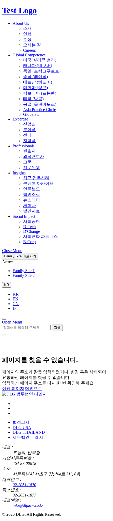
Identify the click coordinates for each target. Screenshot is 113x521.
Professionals (23, 146)
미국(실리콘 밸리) (39, 60)
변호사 (29, 151)
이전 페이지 (13, 388)
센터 (27, 135)
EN (15, 299)
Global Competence (29, 55)
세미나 (29, 205)
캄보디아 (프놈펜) (39, 93)
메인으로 (33, 388)
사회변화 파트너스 (40, 236)
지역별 (29, 140)
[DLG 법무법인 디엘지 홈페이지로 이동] (24, 394)
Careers (29, 50)
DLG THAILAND (29, 432)
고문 (27, 162)
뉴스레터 (31, 200)
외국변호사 (33, 156)
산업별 (29, 124)
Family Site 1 (24, 270)
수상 (27, 39)
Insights (19, 173)
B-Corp (29, 241)
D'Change (31, 231)
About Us (21, 23)
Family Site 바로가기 (20, 256)
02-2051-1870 (24, 485)
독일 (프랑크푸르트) (41, 71)
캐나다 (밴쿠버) (37, 65)
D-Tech (29, 226)
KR (16, 294)
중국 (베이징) (35, 76)
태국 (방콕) (33, 99)
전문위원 (31, 167)
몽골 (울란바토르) (39, 104)
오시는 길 (32, 45)
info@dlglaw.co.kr (28, 505)
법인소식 (31, 194)
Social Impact (24, 216)
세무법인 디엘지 (28, 437)
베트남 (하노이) (37, 82)
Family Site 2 (24, 275)
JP (15, 308)
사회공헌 (31, 221)
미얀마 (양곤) (35, 87)
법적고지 (21, 422)
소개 (27, 28)
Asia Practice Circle (39, 109)
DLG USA (22, 427)
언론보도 (31, 189)
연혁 (27, 34)
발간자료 (31, 211)
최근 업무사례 (36, 178)
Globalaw (31, 114)
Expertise (20, 119)
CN (16, 303)
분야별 (29, 129)
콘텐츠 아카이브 (38, 183)
